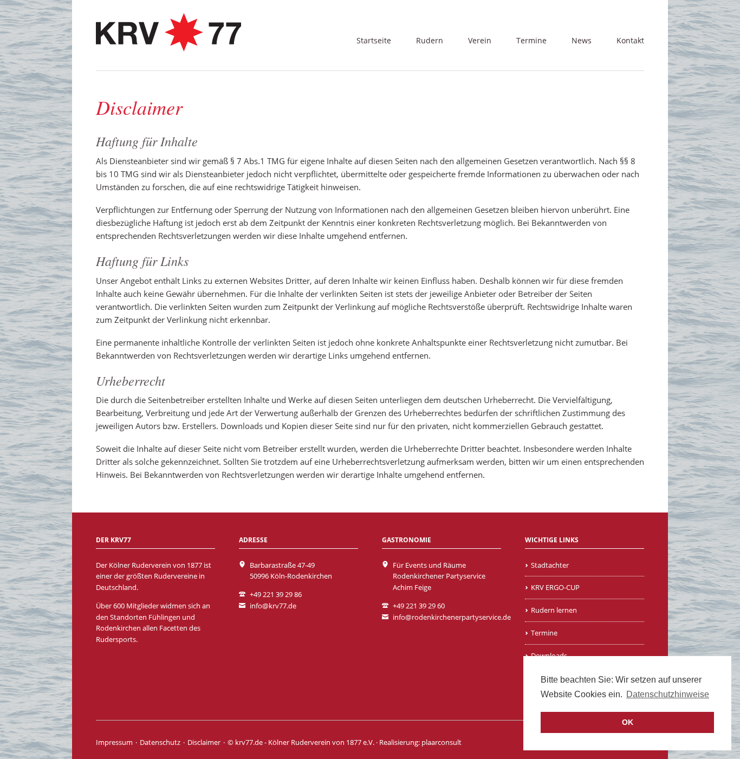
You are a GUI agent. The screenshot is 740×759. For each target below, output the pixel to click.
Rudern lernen (554, 610)
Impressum (114, 742)
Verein (479, 40)
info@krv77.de (273, 606)
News (582, 40)
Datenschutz (160, 742)
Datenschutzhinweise (667, 694)
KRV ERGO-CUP (555, 587)
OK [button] (627, 722)
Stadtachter (550, 565)
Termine (531, 40)
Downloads (549, 655)
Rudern (429, 40)
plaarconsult (441, 742)
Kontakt (630, 40)
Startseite (373, 40)
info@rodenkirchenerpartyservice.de (452, 617)
